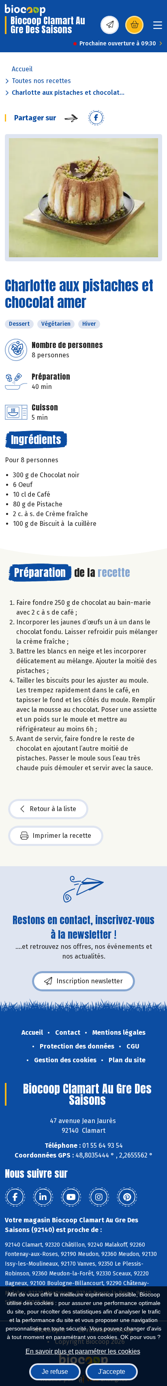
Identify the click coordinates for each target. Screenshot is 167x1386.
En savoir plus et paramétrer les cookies (83, 1351)
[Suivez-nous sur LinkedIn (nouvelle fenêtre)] (43, 1197)
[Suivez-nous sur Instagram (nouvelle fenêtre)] (99, 1197)
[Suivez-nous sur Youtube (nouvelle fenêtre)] (71, 1197)
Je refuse (55, 1371)
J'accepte (111, 1371)
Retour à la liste (53, 809)
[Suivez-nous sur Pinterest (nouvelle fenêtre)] (127, 1197)
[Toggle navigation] (157, 28)
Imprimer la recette (61, 835)
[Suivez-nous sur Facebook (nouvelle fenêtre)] (15, 1197)
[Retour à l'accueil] (25, 10)
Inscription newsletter (89, 981)
